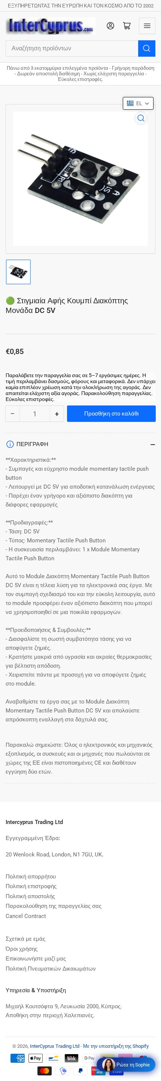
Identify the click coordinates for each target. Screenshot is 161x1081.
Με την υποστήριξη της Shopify (116, 1046)
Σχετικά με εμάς (25, 939)
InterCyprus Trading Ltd (54, 1046)
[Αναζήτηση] (147, 48)
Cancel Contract (26, 916)
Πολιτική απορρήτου (31, 876)
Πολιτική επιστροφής (31, 886)
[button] (138, 103)
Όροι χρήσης (21, 949)
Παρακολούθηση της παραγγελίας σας (53, 906)
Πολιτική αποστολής (30, 896)
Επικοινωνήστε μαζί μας (36, 958)
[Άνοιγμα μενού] (147, 26)
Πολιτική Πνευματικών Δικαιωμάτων (51, 968)
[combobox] (80, 48)
